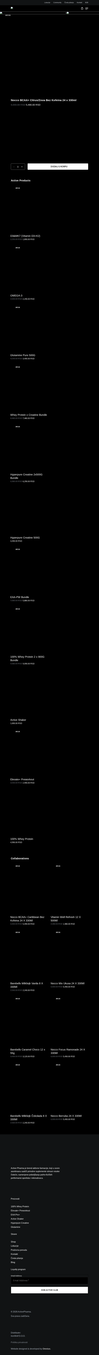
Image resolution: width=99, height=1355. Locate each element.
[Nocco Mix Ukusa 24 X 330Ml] (69, 954)
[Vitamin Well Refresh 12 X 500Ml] (69, 888)
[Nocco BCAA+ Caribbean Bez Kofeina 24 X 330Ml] (29, 888)
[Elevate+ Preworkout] (29, 752)
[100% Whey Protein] (29, 812)
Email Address (17, 1276)
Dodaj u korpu (59, 166)
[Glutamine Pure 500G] (29, 328)
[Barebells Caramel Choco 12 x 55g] (29, 1020)
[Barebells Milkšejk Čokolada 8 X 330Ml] (29, 1087)
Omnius (46, 1349)
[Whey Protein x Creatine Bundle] (29, 388)
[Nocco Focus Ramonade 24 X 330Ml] (69, 1020)
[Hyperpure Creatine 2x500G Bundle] (29, 447)
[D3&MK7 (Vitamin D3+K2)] (29, 209)
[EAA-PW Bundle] (29, 570)
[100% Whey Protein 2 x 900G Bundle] (29, 629)
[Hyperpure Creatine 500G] (29, 510)
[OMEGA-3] (29, 268)
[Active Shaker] (29, 693)
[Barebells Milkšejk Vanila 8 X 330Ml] (29, 954)
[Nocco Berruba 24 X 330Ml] (69, 1087)
